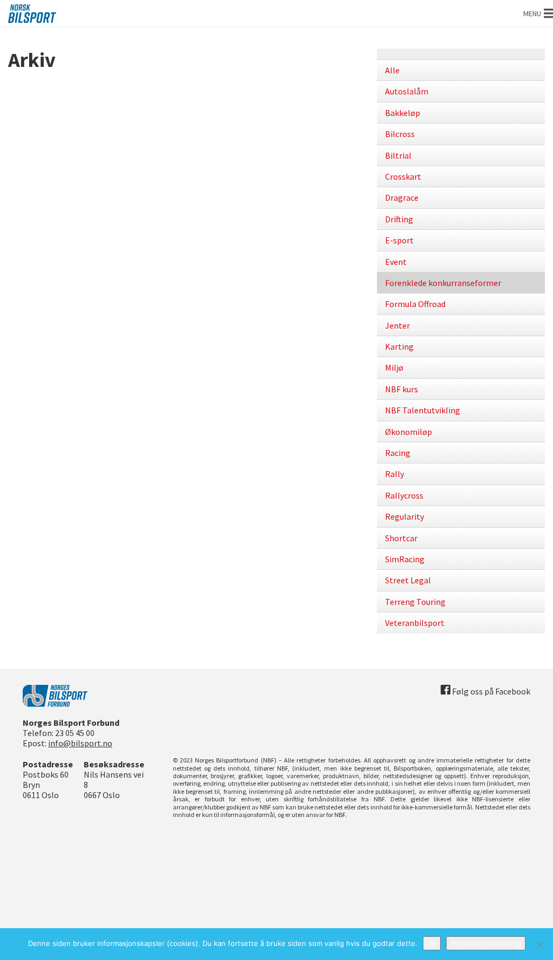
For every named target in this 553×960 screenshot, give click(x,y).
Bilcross (400, 133)
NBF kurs (401, 389)
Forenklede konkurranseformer (443, 282)
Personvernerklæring (485, 943)
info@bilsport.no (80, 743)
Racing (397, 452)
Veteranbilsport (414, 622)
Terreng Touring (415, 601)
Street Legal (408, 580)
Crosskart (403, 176)
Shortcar (401, 538)
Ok (431, 943)
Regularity (404, 516)
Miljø (394, 367)
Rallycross (404, 495)
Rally (394, 473)
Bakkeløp (402, 112)
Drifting (399, 219)
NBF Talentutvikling (422, 410)
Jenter (397, 325)
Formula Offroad (415, 303)
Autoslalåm (406, 91)
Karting (399, 346)
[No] (539, 944)
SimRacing (404, 559)
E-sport (399, 240)
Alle (392, 70)
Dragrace (402, 197)
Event (396, 261)
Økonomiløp (408, 431)
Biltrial (398, 155)
